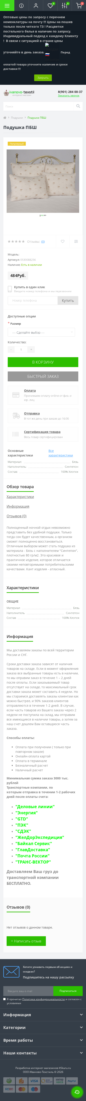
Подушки (17, 118)
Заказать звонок (68, 95)
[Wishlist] (62, 241)
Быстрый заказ (43, 376)
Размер (14, 323)
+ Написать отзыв (26, 941)
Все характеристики (61, 453)
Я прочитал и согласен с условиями (44, 1001)
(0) (43, 241)
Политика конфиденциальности (43, 999)
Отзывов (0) (16, 516)
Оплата (30, 390)
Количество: (17, 342)
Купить (68, 300)
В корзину (43, 362)
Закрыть (43, 78)
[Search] (78, 106)
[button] (36, 5)
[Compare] (76, 241)
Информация (18, 506)
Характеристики (20, 496)
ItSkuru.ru (65, 1068)
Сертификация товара (42, 432)
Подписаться (68, 991)
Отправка (32, 413)
